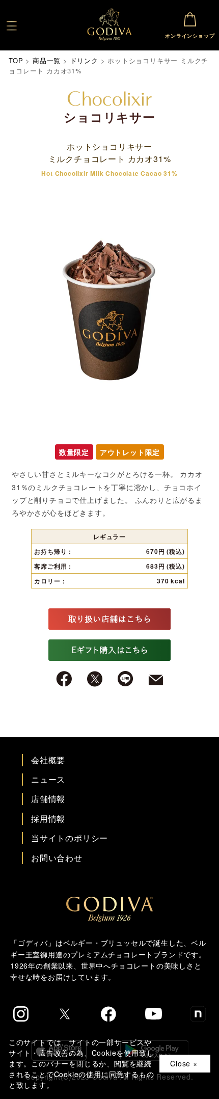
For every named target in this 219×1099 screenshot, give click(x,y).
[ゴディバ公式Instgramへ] (21, 1014)
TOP (16, 60)
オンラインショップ (189, 35)
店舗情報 (48, 799)
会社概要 (48, 760)
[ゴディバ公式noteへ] (198, 1014)
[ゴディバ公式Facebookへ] (109, 1014)
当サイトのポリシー (69, 838)
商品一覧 (47, 60)
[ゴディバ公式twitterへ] (64, 1014)
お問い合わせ (57, 858)
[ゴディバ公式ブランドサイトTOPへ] (109, 908)
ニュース (48, 779)
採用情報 (48, 818)
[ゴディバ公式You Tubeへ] (153, 1013)
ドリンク (84, 60)
